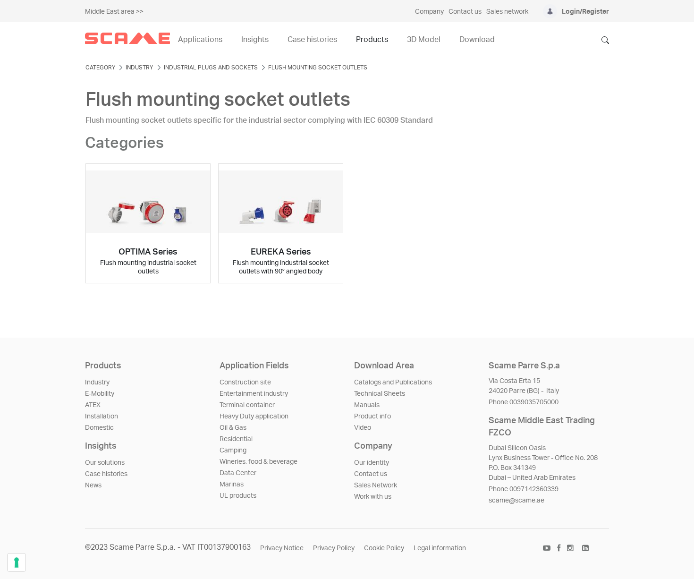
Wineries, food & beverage (258, 462)
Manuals (367, 405)
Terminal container (247, 405)
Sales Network (375, 485)
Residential (236, 439)
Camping (233, 450)
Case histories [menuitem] (312, 39)
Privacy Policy (334, 548)
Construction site (245, 382)
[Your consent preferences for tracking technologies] (16, 562)
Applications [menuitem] (200, 39)
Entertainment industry (254, 394)
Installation (101, 416)
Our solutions (105, 463)
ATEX (93, 405)
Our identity (371, 463)
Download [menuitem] (477, 39)
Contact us (370, 474)
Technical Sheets (379, 394)
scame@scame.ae (516, 500)
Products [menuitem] (372, 39)
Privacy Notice (282, 548)
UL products (238, 496)
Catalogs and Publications (393, 382)
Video (362, 428)
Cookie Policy (384, 548)
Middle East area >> (114, 12)
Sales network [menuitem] (507, 12)
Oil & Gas (233, 428)
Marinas (232, 484)
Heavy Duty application (254, 416)
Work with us (372, 497)
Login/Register (585, 12)
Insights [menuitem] (255, 39)
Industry (97, 382)
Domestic (99, 428)
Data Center (238, 473)
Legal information (440, 548)
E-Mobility (99, 394)
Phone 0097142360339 (524, 489)
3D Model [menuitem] (423, 39)
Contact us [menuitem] (465, 12)
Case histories (106, 474)
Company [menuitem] (429, 12)
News (93, 485)
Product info (372, 416)
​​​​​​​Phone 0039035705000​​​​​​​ (524, 402)
